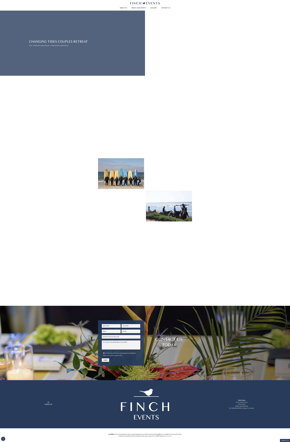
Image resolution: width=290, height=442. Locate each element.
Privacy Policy (242, 404)
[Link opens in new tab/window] (48, 402)
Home (30, 45)
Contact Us (285, 440)
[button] (3, 439)
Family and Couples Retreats (41, 45)
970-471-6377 (168, 436)
